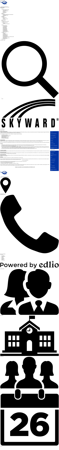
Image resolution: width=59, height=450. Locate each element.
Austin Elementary (5, 25)
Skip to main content (2, 0)
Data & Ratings (4, 34)
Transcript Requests (5, 38)
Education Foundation (5, 35)
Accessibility (3, 255)
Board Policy (4, 15)
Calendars (4, 33)
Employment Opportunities (6, 21)
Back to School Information (6, 9)
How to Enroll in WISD (5, 10)
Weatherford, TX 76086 (2, 194)
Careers (2, 257)
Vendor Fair (4, 19)
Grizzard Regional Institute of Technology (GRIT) (8, 36)
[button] (4, 20)
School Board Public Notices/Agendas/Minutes (8, 14)
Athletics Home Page (5, 22)
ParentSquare (4, 12)
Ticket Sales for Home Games (6, 23)
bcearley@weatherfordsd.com (8, 162)
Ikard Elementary (5, 27)
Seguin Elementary (5, 28)
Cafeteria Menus (3, 256)
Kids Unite (4, 11)
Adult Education (5, 17)
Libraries (3, 259)
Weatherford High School (6, 31)
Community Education (5, 18)
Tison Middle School (5, 30)
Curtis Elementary (5, 26)
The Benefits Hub (9, 142)
